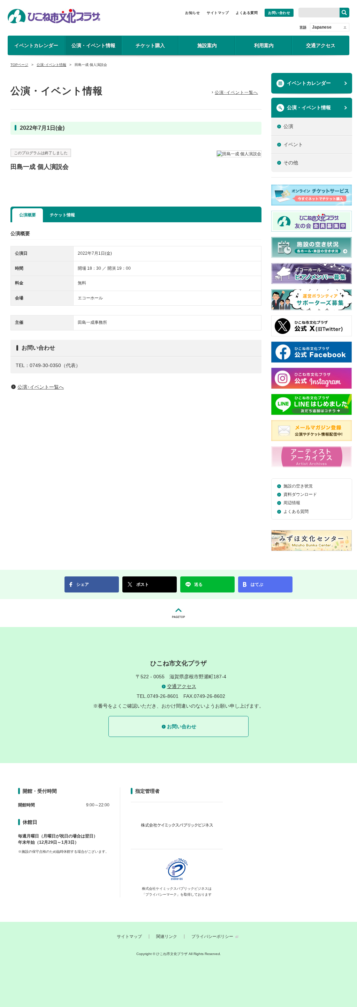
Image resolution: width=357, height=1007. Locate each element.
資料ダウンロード (300, 494)
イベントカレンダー (36, 45)
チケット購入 (150, 45)
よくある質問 (247, 13)
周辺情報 (291, 502)
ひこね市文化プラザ (54, 16)
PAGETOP (178, 613)
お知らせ (192, 13)
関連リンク (166, 936)
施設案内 (207, 45)
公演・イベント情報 (93, 45)
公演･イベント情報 (51, 65)
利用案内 (264, 45)
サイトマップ (218, 13)
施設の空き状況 (298, 486)
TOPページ (19, 65)
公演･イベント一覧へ (236, 92)
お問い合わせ (279, 13)
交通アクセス (320, 45)
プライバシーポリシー (212, 936)
